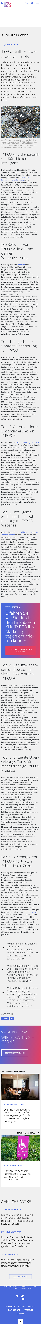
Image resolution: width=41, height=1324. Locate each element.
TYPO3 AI (21, 264)
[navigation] (37, 3)
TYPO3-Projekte (31, 912)
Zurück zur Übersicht (17, 35)
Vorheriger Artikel (16, 1071)
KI (12, 1018)
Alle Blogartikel (20, 1277)
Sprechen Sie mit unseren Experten (20, 650)
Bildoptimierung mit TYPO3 (28, 442)
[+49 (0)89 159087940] (28, 3)
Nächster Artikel (26, 1133)
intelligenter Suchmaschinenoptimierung (15, 178)
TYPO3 (5, 1018)
